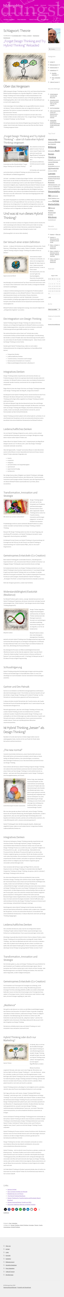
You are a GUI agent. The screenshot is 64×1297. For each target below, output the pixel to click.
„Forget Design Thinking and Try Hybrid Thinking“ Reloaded (25, 43)
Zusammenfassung (52, 219)
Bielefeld (53, 144)
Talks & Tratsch (33, 19)
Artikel (13, 13)
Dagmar (52, 234)
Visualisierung (54, 196)
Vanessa (52, 237)
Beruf (49, 144)
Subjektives (53, 70)
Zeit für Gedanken (54, 108)
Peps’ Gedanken (13, 1223)
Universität (57, 188)
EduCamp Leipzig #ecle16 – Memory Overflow (54, 254)
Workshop (50, 214)
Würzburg (52, 217)
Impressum (43, 5)
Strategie (31, 1225)
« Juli (49, 297)
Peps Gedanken (21, 19)
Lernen (51, 173)
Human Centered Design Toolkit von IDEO (19, 1202)
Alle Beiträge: (45, 19)
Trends (40, 1225)
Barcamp (57, 142)
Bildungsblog (51, 151)
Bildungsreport (44, 13)
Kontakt (36, 5)
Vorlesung (50, 201)
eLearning (51, 164)
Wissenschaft (52, 212)
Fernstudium (51, 166)
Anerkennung (51, 142)
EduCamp (55, 162)
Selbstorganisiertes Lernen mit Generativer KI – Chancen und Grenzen (55, 114)
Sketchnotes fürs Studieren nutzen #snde (54, 240)
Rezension (51, 182)
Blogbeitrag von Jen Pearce (15, 1193)
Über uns (6, 13)
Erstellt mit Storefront (24, 1287)
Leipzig (55, 170)
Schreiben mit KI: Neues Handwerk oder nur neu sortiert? (54, 103)
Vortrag (55, 201)
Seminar (51, 186)
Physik (54, 178)
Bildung (52, 147)
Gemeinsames (53, 67)
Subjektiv (34, 13)
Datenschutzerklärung (54, 5)
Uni (58, 186)
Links (19, 13)
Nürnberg (50, 178)
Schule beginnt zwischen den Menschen (54, 95)
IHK (49, 168)
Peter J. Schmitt (27, 35)
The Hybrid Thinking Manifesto (16, 1196)
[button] (5, 1209)
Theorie (36, 1225)
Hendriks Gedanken (9, 19)
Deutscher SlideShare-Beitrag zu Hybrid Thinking (21, 1204)
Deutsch (50, 160)
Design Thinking (15, 1225)
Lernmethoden (52, 176)
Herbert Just (57, 166)
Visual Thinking (52, 198)
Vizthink (57, 198)
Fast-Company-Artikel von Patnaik (17, 1191)
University (50, 188)
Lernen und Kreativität (53, 247)
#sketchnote (52, 139)
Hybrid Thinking (24, 1225)
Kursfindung (50, 170)
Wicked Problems (15, 1227)
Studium (55, 186)
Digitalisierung (56, 160)
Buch (57, 150)
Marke (58, 176)
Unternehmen (7, 1227)
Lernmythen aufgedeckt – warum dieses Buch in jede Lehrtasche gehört (55, 124)
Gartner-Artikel (12, 1189)
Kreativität (55, 168)
